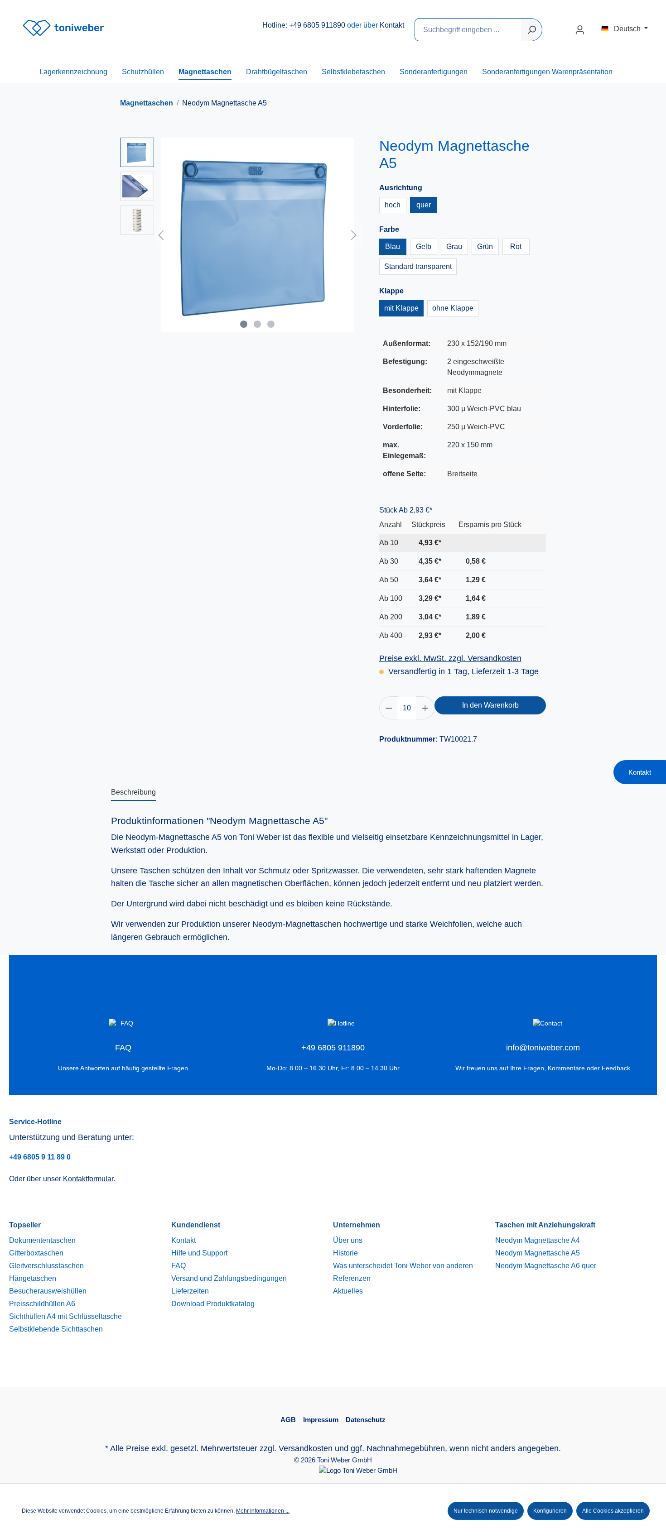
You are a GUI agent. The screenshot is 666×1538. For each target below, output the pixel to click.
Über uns (347, 1240)
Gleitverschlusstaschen (46, 1266)
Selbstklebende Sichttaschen (56, 1329)
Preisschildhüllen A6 (42, 1304)
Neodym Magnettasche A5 (537, 1253)
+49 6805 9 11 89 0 (40, 1157)
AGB (288, 1419)
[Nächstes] (354, 235)
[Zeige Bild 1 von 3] (243, 324)
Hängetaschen (32, 1278)
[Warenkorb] (595, 27)
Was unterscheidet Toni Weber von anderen (403, 1266)
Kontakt (392, 25)
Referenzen (352, 1278)
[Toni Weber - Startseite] (63, 28)
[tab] (133, 793)
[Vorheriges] (161, 235)
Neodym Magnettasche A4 (537, 1240)
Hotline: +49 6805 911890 (303, 25)
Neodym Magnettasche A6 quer (545, 1266)
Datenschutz (366, 1419)
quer (423, 205)
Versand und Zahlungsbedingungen (229, 1278)
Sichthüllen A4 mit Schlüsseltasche (65, 1316)
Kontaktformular (88, 1179)
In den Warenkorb (490, 705)
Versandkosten (306, 1448)
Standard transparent (418, 266)
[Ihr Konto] (579, 29)
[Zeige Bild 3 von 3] (271, 324)
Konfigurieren (550, 1511)
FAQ (178, 1266)
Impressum (320, 1419)
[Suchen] (531, 29)
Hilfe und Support (199, 1253)
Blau (392, 246)
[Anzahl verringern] (388, 707)
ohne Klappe (452, 308)
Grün (485, 246)
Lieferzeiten (190, 1291)
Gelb (423, 246)
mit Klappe (401, 308)
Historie (345, 1253)
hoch (393, 205)
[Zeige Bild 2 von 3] (257, 324)
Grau (454, 246)
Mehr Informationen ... (263, 1511)
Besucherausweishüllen (48, 1291)
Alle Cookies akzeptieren (613, 1511)
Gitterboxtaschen (36, 1253)
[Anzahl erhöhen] (425, 707)
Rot (515, 246)
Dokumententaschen (42, 1240)
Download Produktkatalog (213, 1304)
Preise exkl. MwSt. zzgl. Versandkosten (450, 658)
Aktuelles (348, 1291)
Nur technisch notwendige (486, 1511)
